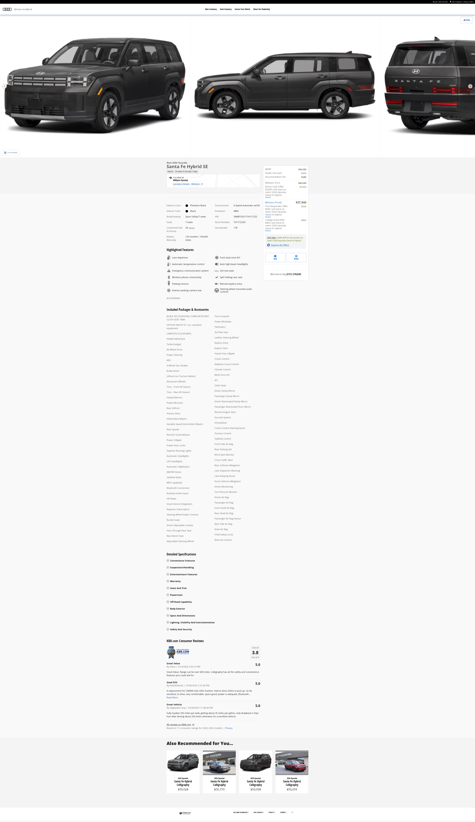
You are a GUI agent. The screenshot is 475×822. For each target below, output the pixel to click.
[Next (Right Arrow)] (470, 86)
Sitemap (282, 812)
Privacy (229, 728)
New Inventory (211, 9)
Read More (172, 697)
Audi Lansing (258, 812)
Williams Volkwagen (240, 812)
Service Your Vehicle (242, 9)
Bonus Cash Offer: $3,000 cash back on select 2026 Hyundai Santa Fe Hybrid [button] (275, 191)
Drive (296, 258)
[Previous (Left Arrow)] (4, 86)
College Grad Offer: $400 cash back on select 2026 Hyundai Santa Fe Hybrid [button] (275, 225)
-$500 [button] (303, 206)
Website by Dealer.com (185, 813)
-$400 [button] (303, 220)
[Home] (7, 9)
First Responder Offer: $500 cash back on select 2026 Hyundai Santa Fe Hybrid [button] (276, 211)
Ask (275, 258)
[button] (213, 171)
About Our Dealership (261, 9)
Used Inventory (226, 9)
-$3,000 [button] (302, 186)
